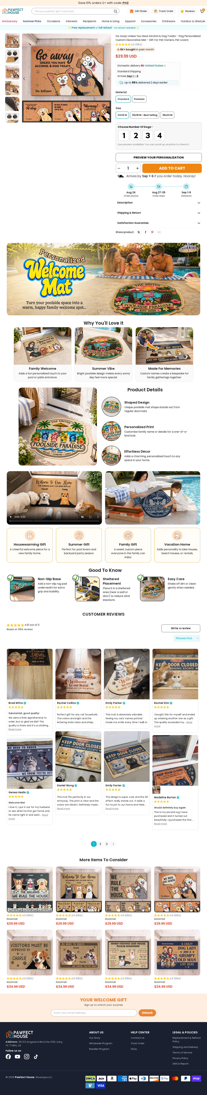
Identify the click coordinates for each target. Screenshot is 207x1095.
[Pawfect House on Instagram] (26, 1056)
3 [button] (107, 844)
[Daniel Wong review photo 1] (78, 756)
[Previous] (24, 79)
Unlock (147, 1013)
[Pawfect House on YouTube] (17, 1056)
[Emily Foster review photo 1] (127, 756)
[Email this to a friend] (159, 232)
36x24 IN (167, 115)
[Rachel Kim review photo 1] (175, 674)
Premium (139, 99)
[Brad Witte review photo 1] (30, 674)
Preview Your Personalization (159, 157)
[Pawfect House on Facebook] (8, 1056)
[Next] (108, 79)
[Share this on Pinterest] (152, 232)
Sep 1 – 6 (132, 76)
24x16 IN (122, 115)
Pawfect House (24, 1077)
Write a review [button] (181, 628)
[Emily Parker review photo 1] (127, 674)
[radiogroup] (159, 135)
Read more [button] (15, 729)
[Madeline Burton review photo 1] (175, 760)
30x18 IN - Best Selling (144, 115)
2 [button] (100, 844)
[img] (16, 707)
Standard (123, 99)
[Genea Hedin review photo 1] (30, 763)
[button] (123, 44)
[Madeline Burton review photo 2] (156, 790)
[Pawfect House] (13, 11)
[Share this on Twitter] (138, 232)
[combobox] (72, 11)
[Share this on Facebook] (145, 232)
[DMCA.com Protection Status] (90, 1078)
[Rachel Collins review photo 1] (78, 674)
